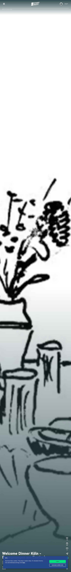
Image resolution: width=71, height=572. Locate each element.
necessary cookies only (57, 565)
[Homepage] (35, 3)
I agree (57, 561)
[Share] (67, 553)
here (24, 562)
